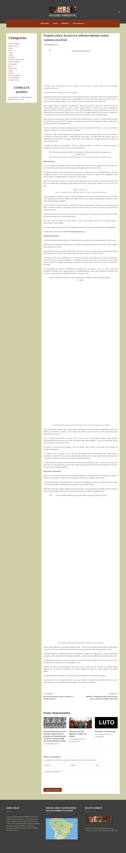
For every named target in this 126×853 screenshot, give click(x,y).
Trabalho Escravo (13, 80)
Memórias (65, 23)
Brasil (10, 50)
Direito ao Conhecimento (16, 59)
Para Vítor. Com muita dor (105, 731)
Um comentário (74, 741)
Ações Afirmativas (14, 44)
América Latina (13, 46)
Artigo (10, 48)
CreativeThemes (41, 850)
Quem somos (44, 23)
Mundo (10, 71)
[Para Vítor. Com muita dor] (106, 722)
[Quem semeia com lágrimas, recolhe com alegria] (80, 722)
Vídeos (55, 23)
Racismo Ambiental (14, 75)
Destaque (11, 57)
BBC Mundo (63, 92)
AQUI (116, 830)
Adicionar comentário (52, 772)
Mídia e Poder (12, 68)
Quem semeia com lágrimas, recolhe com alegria (78, 733)
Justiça (10, 66)
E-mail (73, 765)
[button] (50, 23)
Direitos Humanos (14, 62)
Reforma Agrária (13, 77)
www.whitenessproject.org (75, 232)
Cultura (10, 55)
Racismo (11, 73)
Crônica (10, 53)
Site (97, 765)
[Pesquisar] (119, 12)
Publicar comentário (52, 790)
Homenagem (12, 64)
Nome (47, 765)
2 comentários (99, 736)
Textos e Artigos (78, 23)
